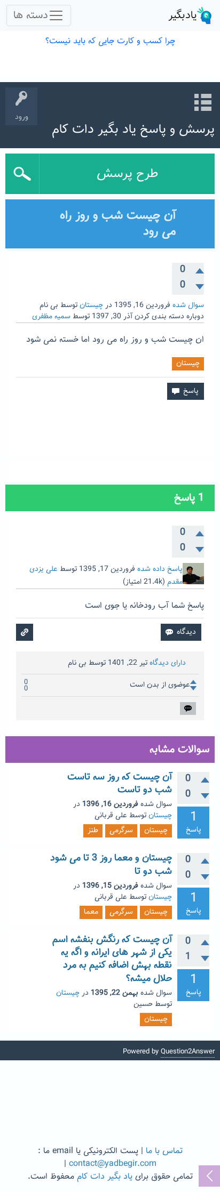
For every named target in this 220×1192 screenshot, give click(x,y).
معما (91, 912)
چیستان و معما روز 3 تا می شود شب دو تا (111, 865)
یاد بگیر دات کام (104, 1176)
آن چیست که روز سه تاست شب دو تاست (119, 784)
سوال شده (188, 305)
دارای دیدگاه (168, 663)
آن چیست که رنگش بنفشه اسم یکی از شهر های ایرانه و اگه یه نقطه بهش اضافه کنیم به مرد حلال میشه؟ (112, 959)
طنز (93, 830)
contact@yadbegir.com (112, 1164)
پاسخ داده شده (160, 569)
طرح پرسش (127, 174)
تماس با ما (164, 1151)
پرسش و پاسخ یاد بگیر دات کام (133, 129)
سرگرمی (121, 830)
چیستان (91, 305)
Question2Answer (188, 1051)
